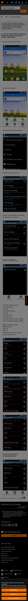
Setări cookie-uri (14, 590)
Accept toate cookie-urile (14, 598)
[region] (14, 589)
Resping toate (14, 594)
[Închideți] (26, 580)
